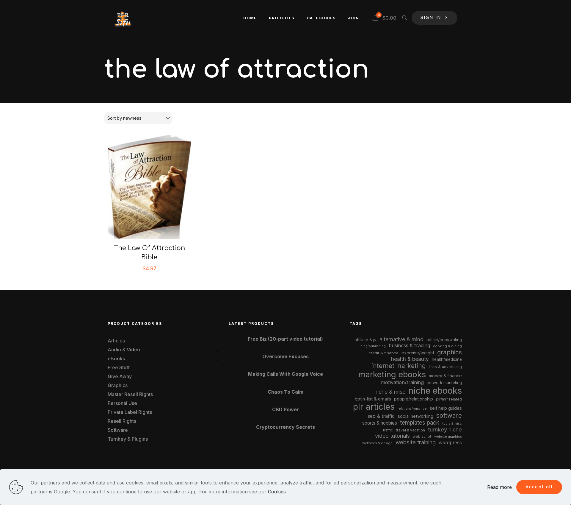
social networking (415, 416)
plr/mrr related (449, 399)
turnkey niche (445, 429)
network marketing (444, 382)
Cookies (277, 492)
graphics (449, 352)
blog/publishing (373, 346)
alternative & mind (401, 339)
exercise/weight (417, 352)
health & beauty (410, 359)
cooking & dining (447, 346)
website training (416, 442)
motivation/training (402, 382)
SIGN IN (431, 17)
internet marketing (398, 366)
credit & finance (383, 352)
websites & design (377, 443)
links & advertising (445, 366)
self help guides (446, 408)
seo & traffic (381, 416)
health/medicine (447, 359)
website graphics (448, 436)
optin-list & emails (373, 399)
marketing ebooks (392, 374)
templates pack (419, 422)
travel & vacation (410, 430)
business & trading (409, 345)
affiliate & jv (365, 339)
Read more (499, 487)
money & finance (445, 375)
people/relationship (413, 399)
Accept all (539, 487)
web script (422, 436)
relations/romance (412, 408)
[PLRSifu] (122, 18)
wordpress (450, 442)
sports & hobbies (379, 423)
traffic (388, 430)
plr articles (374, 407)
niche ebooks (435, 390)
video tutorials (392, 436)
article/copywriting (444, 339)
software (449, 415)
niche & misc (389, 392)
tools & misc (452, 423)
